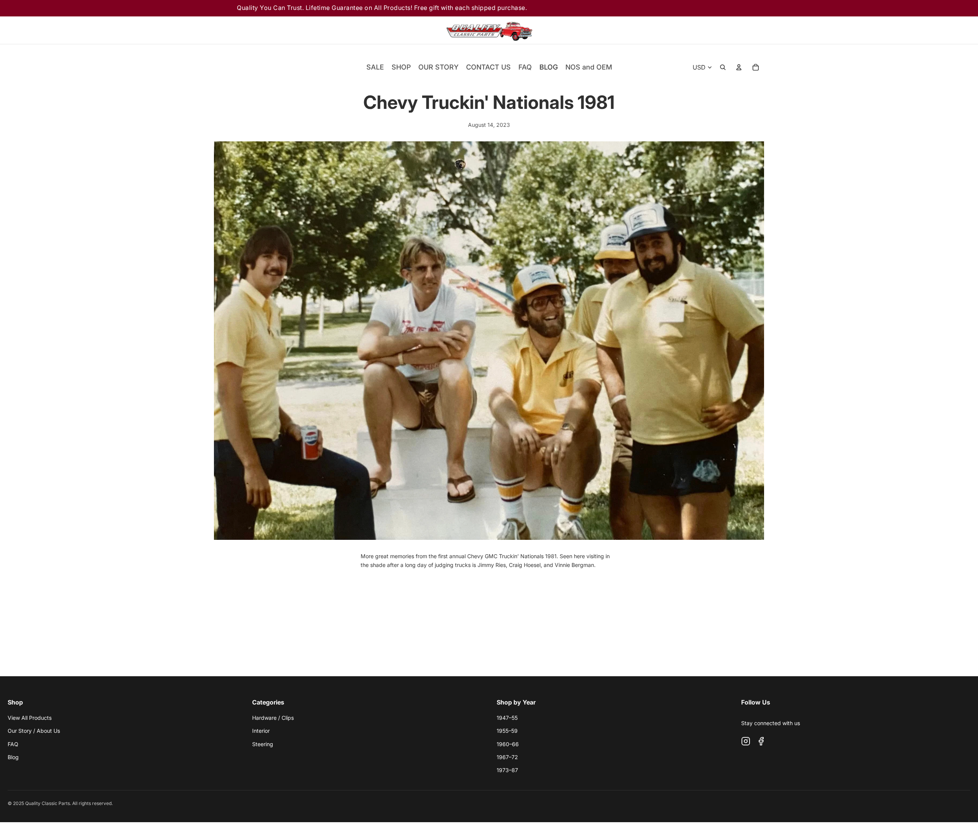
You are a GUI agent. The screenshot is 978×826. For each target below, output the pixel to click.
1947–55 (507, 717)
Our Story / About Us (34, 730)
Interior (261, 730)
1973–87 (507, 770)
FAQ (13, 744)
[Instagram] (745, 741)
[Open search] (722, 67)
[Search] (692, 30)
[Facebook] (761, 741)
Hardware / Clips (273, 717)
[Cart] (735, 30)
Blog (13, 757)
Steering (262, 744)
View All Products (30, 717)
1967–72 (507, 757)
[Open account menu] (738, 67)
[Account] (714, 30)
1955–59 (507, 730)
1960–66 (508, 744)
